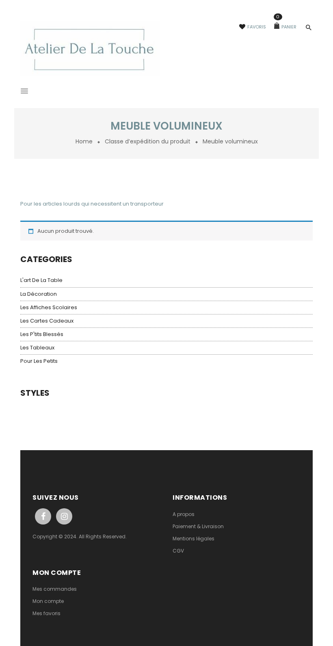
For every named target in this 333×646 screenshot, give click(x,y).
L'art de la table (41, 280)
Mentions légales (193, 538)
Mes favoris (46, 613)
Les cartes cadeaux (47, 321)
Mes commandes (54, 588)
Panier (286, 27)
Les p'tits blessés (41, 334)
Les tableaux (37, 347)
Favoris (256, 27)
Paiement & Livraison (198, 526)
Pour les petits (39, 361)
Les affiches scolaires (48, 307)
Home (84, 141)
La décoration (38, 294)
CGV (178, 550)
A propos (184, 514)
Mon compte (48, 601)
